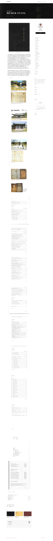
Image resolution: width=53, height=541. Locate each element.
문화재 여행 (37, 48)
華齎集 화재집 (9, 497)
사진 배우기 (37, 57)
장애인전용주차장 (37, 54)
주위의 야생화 (37, 66)
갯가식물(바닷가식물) (38, 65)
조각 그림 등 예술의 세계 (38, 56)
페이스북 (42, 536)
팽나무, (37, 79)
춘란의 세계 (37, 68)
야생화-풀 (37, 63)
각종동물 (36, 73)
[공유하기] (9, 491)
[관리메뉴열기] (51, 1)
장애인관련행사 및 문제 (38, 53)
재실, (35, 80)
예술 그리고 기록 (36, 55)
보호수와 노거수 (37, 62)
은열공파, (37, 80)
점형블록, (44, 79)
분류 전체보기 (36, 37)
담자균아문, (42, 79)
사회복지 (36, 59)
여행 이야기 (37, 41)
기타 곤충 (36, 72)
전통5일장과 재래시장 (38, 40)
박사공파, (44, 80)
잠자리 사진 (37, 71)
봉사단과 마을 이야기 (38, 60)
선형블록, (41, 80)
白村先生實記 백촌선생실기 (11, 496)
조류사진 (36, 74)
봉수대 (36, 47)
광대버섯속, (39, 80)
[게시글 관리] (10, 491)
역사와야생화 (8, 1)
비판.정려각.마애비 (37, 46)
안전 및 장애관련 (36, 51)
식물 (35, 61)
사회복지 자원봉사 (37, 58)
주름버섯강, (39, 79)
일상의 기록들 (36, 38)
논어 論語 (37, 43)
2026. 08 (40, 102)
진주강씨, (35, 79)
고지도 (36, 50)
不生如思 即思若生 (10, 522)
